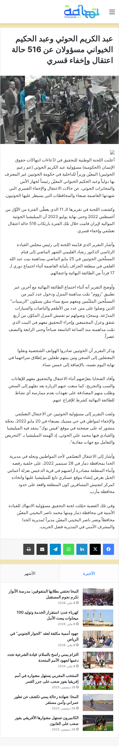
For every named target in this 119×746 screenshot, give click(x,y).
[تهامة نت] (83, 11)
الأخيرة (89, 573)
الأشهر (29, 573)
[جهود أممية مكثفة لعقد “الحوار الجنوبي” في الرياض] (98, 639)
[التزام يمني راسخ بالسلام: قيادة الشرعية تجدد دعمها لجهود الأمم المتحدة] (98, 660)
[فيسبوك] (108, 549)
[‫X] (95, 549)
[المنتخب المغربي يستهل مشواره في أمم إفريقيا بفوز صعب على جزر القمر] (98, 681)
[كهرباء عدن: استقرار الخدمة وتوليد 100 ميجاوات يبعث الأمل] (98, 618)
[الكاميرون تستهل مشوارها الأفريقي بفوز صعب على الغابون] (98, 723)
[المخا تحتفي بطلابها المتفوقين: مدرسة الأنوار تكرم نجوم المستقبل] (98, 597)
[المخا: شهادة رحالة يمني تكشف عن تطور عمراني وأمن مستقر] (98, 702)
